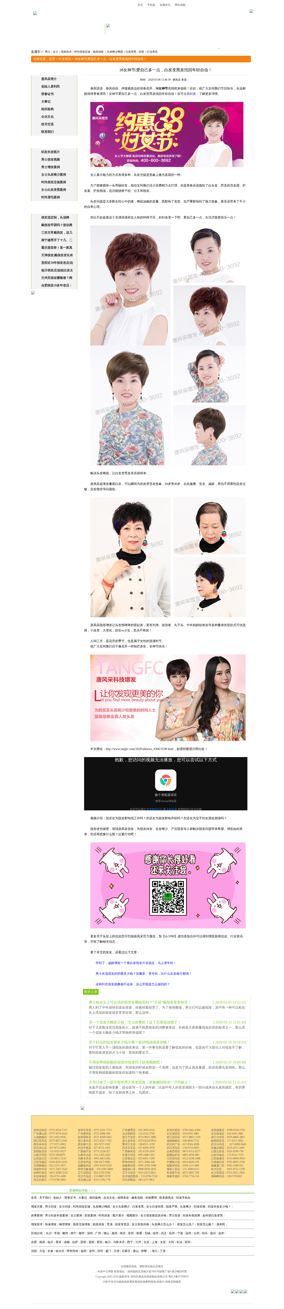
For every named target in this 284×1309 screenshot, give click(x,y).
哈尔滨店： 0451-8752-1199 (228, 1169)
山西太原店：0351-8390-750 (227, 1151)
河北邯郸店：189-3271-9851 (138, 1179)
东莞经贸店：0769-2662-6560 (183, 1130)
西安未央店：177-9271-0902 (50, 1144)
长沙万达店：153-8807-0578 (94, 1176)
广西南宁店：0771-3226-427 (94, 1151)
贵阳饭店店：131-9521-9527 (50, 1151)
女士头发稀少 (121, 1206)
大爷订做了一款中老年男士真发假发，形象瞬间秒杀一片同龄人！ (140, 1082)
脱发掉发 (98, 51)
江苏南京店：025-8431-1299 (138, 1158)
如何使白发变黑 (213, 1215)
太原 (163, 1242)
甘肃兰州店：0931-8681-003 (138, 1154)
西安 (100, 1242)
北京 (146, 1242)
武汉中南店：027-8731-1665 (94, 1147)
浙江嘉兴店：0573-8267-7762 (95, 1140)
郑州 (187, 1242)
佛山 (106, 1233)
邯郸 (144, 1251)
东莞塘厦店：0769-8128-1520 (228, 1130)
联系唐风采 (166, 1197)
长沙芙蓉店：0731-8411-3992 (228, 1172)
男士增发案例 (50, 167)
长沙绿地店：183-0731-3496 (50, 1176)
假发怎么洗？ (185, 1224)
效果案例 (37, 1215)
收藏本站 (165, 4)
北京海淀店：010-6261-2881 (183, 1133)
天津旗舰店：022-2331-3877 (50, 1165)
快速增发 (51, 1224)
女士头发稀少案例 (53, 174)
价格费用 (151, 1197)
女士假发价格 (140, 1224)
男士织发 (51, 1206)
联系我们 (47, 131)
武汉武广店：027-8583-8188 (183, 1144)
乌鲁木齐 (119, 1242)
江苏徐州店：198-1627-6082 (94, 1162)
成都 (67, 1242)
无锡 (147, 1233)
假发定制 (170, 1281)
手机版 (151, 4)
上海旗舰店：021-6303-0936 (50, 1137)
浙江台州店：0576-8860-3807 (228, 1137)
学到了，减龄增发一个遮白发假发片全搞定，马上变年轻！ (136, 963)
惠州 (114, 1233)
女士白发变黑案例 (53, 189)
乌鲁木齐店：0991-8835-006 (94, 1158)
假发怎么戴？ (205, 1224)
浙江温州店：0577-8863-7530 (183, 1137)
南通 (139, 1233)
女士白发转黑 (155, 1206)
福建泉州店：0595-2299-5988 (139, 1165)
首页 (140, 4)
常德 (57, 1233)
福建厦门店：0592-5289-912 (227, 1165)
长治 (179, 1242)
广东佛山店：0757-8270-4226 (50, 1133)
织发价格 (199, 1206)
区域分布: (37, 1233)
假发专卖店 (122, 1224)
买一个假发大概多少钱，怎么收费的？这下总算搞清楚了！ (135, 1022)
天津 (116, 1251)
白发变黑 (131, 51)
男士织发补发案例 (56, 1215)
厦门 (108, 1251)
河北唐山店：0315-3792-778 (94, 1179)
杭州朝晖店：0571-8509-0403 (95, 1137)
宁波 (180, 1233)
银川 (108, 1242)
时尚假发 (104, 1215)
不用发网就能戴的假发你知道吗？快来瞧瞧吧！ (126, 1062)
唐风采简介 (49, 79)
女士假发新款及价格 (153, 1215)
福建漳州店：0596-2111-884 (183, 1165)
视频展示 (132, 1215)
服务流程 (137, 1197)
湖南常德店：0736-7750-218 (183, 1176)
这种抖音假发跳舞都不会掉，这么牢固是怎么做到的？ (133, 984)
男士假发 (174, 1215)
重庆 (58, 1242)
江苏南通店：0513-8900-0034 (228, 1158)
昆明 (83, 1242)
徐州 (155, 1233)
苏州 (131, 1233)
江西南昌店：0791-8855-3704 (228, 1162)
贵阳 (91, 1242)
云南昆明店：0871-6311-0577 (183, 1151)
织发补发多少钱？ (219, 1206)
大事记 (46, 101)
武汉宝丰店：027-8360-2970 (138, 1147)
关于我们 (45, 1197)
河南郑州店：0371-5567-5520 (50, 1169)
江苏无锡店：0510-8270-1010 (50, 1162)
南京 (123, 1233)
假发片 (161, 1281)
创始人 (57, 1197)
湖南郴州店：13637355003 (226, 1176)
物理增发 (65, 1224)
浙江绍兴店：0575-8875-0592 (50, 1140)
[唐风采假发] (35, 19)
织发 (141, 51)
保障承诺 (123, 1197)
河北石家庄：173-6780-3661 (50, 1179)
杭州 (172, 1233)
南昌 (42, 1242)
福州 (84, 1251)
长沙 (49, 1233)
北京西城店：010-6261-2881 (227, 1133)
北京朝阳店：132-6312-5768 (138, 1133)
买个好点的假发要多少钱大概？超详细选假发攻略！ (129, 1042)
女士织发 (65, 1206)
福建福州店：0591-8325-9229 (95, 1165)
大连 (42, 1251)
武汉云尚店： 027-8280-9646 (228, 1144)
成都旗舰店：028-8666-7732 (183, 1140)
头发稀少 (185, 1206)
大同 (171, 1242)
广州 (98, 1233)
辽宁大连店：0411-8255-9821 (139, 1172)
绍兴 (205, 1233)
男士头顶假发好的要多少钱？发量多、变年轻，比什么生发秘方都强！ (144, 973)
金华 (221, 1233)
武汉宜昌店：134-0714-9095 (183, 1147)
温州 (188, 1233)
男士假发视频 (50, 159)
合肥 (34, 1242)
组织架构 (47, 109)
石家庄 (126, 1251)
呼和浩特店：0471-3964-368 (138, 1162)
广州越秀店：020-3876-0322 (138, 1130)
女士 (55, 51)
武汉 (164, 1233)
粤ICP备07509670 (178, 1276)
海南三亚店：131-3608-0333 (183, 1169)
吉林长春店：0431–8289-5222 (51, 1172)
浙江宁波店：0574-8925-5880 (139, 1137)
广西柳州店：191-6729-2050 (138, 1151)
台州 (196, 1233)
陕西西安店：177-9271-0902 (227, 1140)
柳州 (82, 1233)
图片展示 (118, 1215)
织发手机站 (183, 1197)
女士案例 (76, 1215)
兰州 (138, 1242)
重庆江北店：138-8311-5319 (138, 1144)
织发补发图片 (50, 152)
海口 (155, 1251)
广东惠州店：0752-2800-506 (94, 1133)
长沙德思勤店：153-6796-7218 (139, 1176)
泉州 (92, 1251)
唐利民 (221, 1224)
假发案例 (90, 1215)
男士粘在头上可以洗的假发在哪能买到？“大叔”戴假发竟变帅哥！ (140, 1002)
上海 (155, 1242)
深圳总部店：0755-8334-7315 (50, 1130)
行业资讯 (152, 51)
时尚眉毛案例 (50, 197)
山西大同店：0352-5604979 (49, 1154)
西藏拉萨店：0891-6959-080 (183, 1154)
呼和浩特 (72, 1251)
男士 (47, 51)
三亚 (163, 1251)
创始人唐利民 (50, 86)
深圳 (90, 1233)
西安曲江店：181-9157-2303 (94, 1144)
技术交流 (47, 124)
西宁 (130, 1242)
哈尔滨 (60, 1251)
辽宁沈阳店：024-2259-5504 (94, 1172)
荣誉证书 (47, 94)
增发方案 (37, 1206)
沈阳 (34, 1251)
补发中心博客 (105, 1271)
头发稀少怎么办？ (163, 1224)
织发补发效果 (191, 1215)
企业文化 (47, 116)
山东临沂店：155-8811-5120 (50, 1158)
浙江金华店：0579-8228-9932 (139, 1140)
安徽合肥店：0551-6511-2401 (228, 1147)
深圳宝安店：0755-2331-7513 (95, 1130)
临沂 (50, 1242)
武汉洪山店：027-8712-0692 (50, 1147)
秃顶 (109, 1224)
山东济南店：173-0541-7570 (227, 1154)
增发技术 (37, 1224)
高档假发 (150, 1281)
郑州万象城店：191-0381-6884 (95, 1169)
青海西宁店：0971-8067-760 (183, 1172)
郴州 (65, 1233)
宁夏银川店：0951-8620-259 (183, 1162)
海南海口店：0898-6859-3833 (139, 1169)
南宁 (73, 1233)
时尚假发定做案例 (53, 182)
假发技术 (66, 51)
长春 (50, 1251)
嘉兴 (213, 1233)
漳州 (100, 1251)
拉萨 (75, 1242)
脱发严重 (172, 1206)
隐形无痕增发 (81, 1224)
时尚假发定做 (82, 51)
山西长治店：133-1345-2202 (94, 1154)
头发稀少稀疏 (115, 51)
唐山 (136, 1251)
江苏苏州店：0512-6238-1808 (183, 1158)
